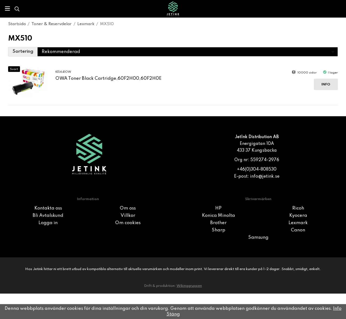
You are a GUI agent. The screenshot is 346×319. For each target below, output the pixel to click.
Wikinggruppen (189, 286)
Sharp (218, 230)
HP (218, 208)
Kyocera (298, 215)
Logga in (48, 223)
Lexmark (298, 223)
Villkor (128, 215)
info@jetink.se (265, 176)
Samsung (258, 237)
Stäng (173, 314)
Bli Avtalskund (48, 215)
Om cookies (128, 223)
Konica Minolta (218, 215)
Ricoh (298, 208)
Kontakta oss (48, 208)
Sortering (22, 51)
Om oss (128, 208)
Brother (218, 223)
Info (325, 84)
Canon (298, 230)
